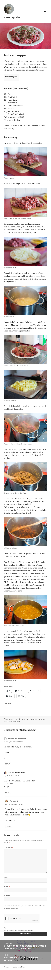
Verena (23, 719)
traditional (16, 721)
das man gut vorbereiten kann (31, 70)
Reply (7, 764)
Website (7, 896)
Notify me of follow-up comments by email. (19, 931)
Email (7, 886)
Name (7, 877)
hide (15, 77)
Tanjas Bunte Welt (16, 773)
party (5, 721)
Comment (8, 847)
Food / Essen (33, 719)
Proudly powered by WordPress (14, 967)
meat (42, 719)
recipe (10, 721)
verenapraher (13, 17)
